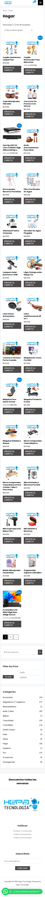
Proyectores (8, 757)
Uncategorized (9, 762)
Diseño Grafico (9, 730)
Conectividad (8, 720)
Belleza (6, 716)
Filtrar (8, 677)
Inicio (5, 11)
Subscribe (23, 868)
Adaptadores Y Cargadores (14, 702)
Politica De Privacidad (23, 838)
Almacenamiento (9, 707)
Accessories (8, 697)
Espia (5, 734)
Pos (4, 753)
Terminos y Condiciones (22, 831)
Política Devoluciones (22, 834)
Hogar (5, 743)
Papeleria (6, 748)
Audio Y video (8, 711)
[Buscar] (40, 652)
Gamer (5, 739)
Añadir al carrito (9, 69)
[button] (24, 891)
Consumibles (8, 725)
